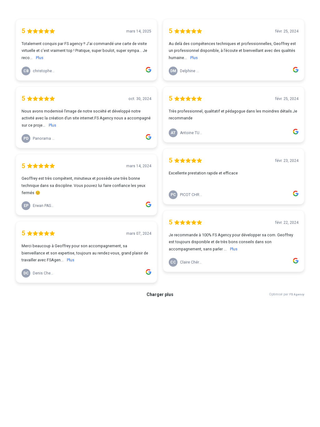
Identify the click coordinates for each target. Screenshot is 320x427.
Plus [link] (39, 57)
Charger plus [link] (160, 294)
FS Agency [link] (296, 294)
